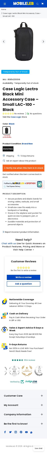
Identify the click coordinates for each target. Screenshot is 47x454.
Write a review (24, 277)
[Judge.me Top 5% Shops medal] (36, 371)
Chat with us (9, 243)
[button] (8, 113)
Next (43, 41)
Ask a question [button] (23, 283)
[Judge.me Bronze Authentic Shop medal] (23, 371)
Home (3, 9)
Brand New (8, 149)
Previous (3, 41)
